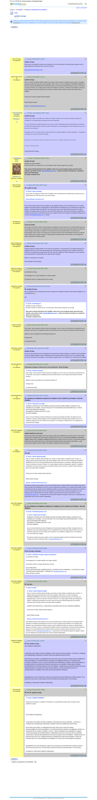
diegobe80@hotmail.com (36, 214)
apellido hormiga (20, 16)
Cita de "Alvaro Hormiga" (35, 191)
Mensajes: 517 (17, 176)
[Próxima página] (17, 27)
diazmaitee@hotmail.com (31, 494)
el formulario (16, 22)
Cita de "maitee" (32, 587)
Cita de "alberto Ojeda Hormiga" (37, 456)
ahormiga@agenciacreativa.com (33, 69)
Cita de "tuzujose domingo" (35, 370)
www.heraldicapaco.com (49, 170)
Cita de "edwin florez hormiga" (36, 403)
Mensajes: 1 (16, 118)
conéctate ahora (75, 22)
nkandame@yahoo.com (55, 539)
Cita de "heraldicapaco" (34, 303)
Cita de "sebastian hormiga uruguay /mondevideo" (42, 554)
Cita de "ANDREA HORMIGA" (36, 698)
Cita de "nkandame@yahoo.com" (37, 511)
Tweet (16, 12)
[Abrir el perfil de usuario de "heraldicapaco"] (16, 169)
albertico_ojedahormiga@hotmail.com (35, 106)
